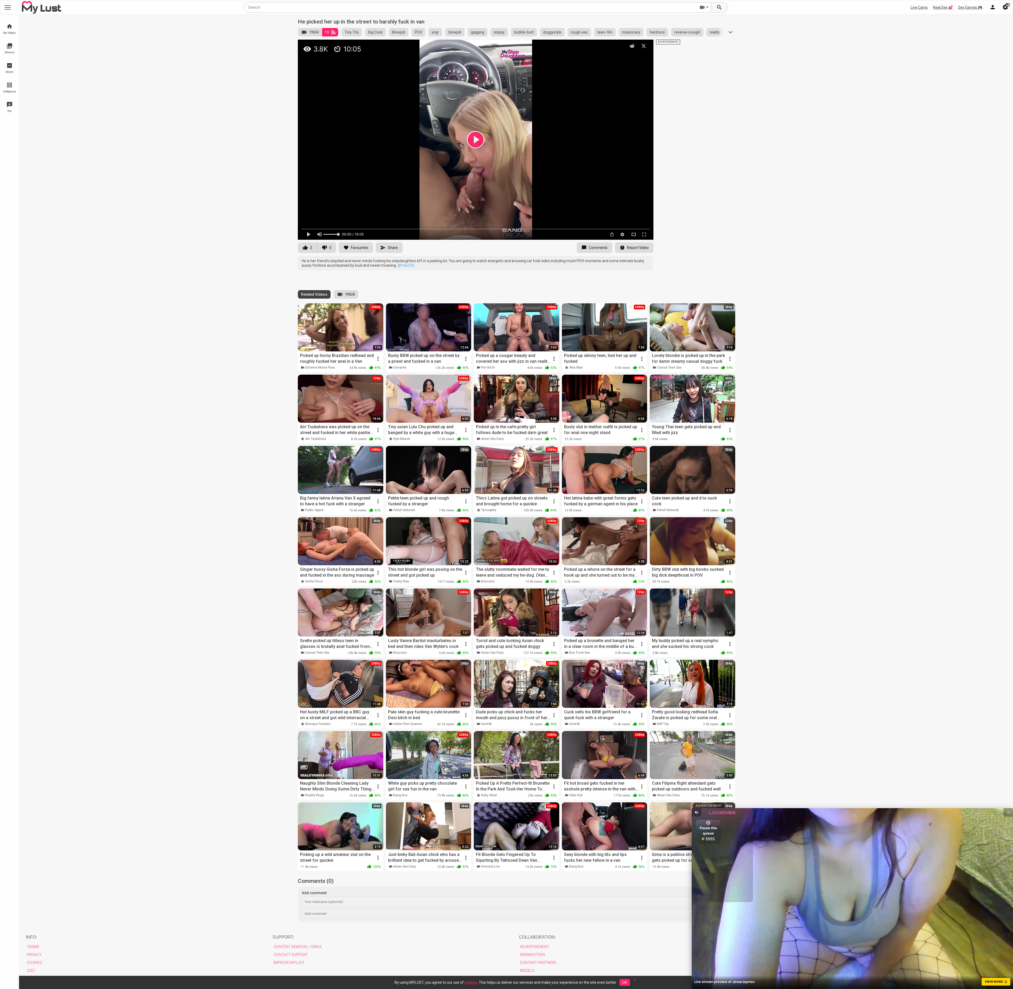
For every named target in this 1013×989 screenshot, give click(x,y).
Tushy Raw (401, 581)
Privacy (34, 955)
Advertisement (534, 947)
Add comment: (314, 893)
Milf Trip (662, 724)
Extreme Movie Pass (320, 367)
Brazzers (488, 581)
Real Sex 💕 (943, 7)
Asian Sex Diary (492, 439)
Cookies (34, 962)
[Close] (635, 981)
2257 (31, 970)
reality (715, 32)
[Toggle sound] (696, 812)
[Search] (719, 7)
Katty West (489, 795)
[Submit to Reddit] (632, 46)
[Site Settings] (1005, 7)
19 (327, 32)
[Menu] (992, 7)
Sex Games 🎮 (970, 7)
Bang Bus (400, 795)
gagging (477, 32)
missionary (631, 32)
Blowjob (398, 32)
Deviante (399, 367)
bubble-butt (524, 32)
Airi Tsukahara (315, 439)
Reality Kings (314, 795)
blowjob (454, 32)
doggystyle (552, 32)
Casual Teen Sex (669, 367)
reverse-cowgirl (687, 32)
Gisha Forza (314, 581)
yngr (435, 32)
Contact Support (291, 955)
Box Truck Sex (579, 652)
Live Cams (919, 7)
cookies (471, 982)
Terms (33, 947)
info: (31, 937)
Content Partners (538, 962)
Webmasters (532, 955)
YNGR (314, 32)
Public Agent (314, 510)
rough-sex (579, 32)
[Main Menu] (7, 7)
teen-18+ (605, 32)
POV (418, 32)
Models (527, 970)
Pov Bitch (488, 367)
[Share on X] (643, 46)
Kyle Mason (401, 439)
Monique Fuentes (318, 724)
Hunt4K (486, 724)
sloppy (499, 32)
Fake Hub (575, 795)
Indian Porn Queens (407, 724)
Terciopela (488, 510)
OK (624, 982)
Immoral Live (490, 866)
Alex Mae (576, 367)
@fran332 (406, 265)
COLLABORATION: (537, 937)
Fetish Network (404, 510)
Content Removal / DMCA (298, 947)
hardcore (657, 32)
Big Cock (375, 32)
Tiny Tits (352, 32)
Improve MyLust (289, 962)
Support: (283, 937)
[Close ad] (1008, 812)
